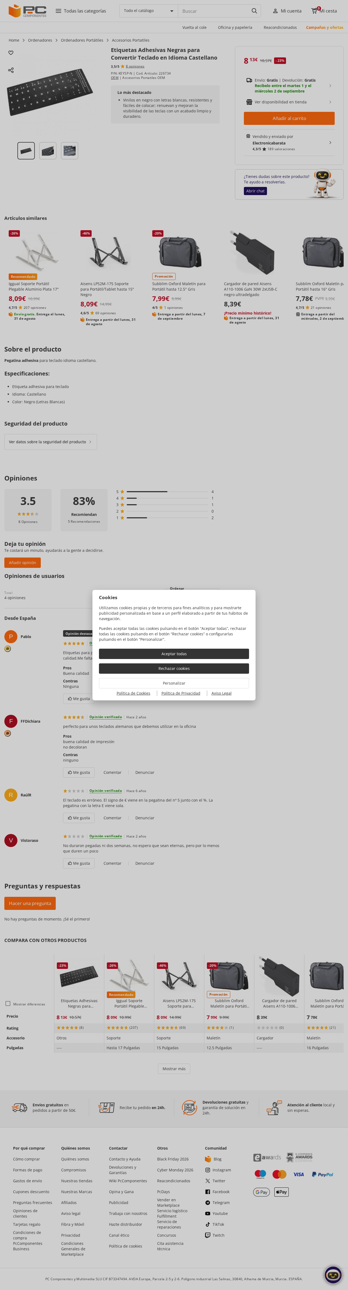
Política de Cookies (133, 693)
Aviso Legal (222, 693)
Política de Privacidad (180, 693)
